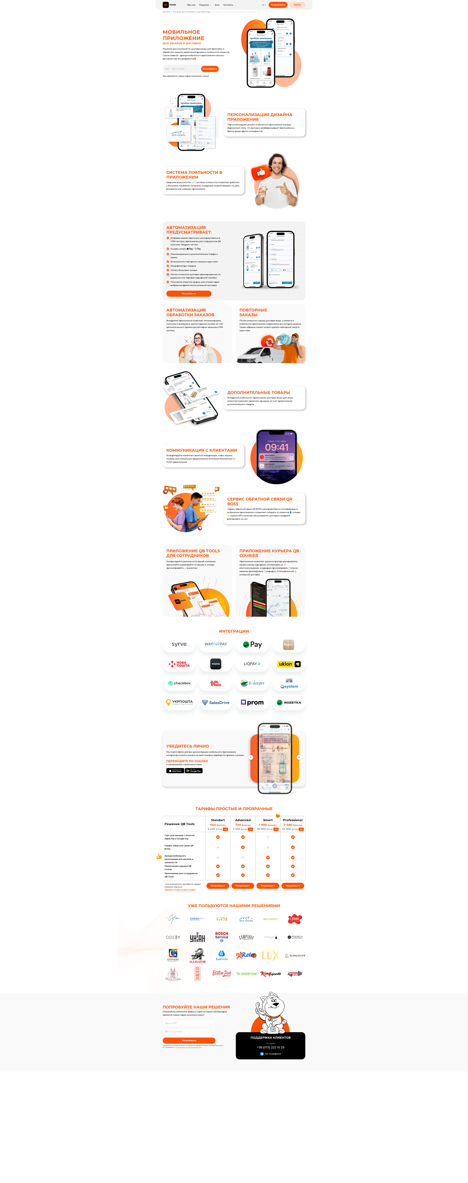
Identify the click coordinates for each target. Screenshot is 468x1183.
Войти (297, 5)
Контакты (228, 5)
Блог (217, 5)
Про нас (191, 5)
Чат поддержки (273, 1054)
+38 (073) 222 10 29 (270, 1047)
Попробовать (278, 5)
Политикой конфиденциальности (188, 1047)
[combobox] (166, 69)
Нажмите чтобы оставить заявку (180, 890)
